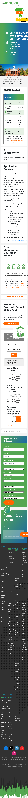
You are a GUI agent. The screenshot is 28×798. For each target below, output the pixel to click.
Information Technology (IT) (4, 708)
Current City (8, 478)
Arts (2, 714)
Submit (9, 502)
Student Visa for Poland (24, 597)
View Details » (7, 288)
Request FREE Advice (19, 12)
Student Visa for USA (24, 635)
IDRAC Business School (18, 275)
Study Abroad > (11, 78)
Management (4, 702)
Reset (15, 355)
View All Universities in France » (15, 296)
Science (3, 712)
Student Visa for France (24, 554)
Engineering (4, 704)
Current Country (9, 467)
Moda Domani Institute (23, 275)
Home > (3, 78)
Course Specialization (10, 495)
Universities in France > (9, 79)
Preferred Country (9, 484)
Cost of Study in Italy (17, 604)
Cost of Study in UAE (17, 689)
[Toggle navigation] (4, 13)
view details (20, 418)
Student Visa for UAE (24, 662)
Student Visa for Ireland (24, 579)
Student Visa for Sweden (24, 609)
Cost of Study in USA (17, 659)
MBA (2, 700)
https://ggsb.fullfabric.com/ (18, 240)
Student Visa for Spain (24, 585)
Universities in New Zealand (11, 647)
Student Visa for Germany (24, 560)
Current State (8, 472)
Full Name (7, 447)
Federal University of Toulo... (8, 275)
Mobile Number (8, 460)
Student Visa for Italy (24, 591)
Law (2, 732)
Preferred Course (9, 490)
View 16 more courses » (15, 426)
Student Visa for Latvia (24, 615)
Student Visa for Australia (24, 647)
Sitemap (17, 720)
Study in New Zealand (3, 640)
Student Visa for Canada (24, 641)
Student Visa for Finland (24, 603)
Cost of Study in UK (17, 653)
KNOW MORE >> (11, 323)
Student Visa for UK (24, 629)
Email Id (6, 453)
